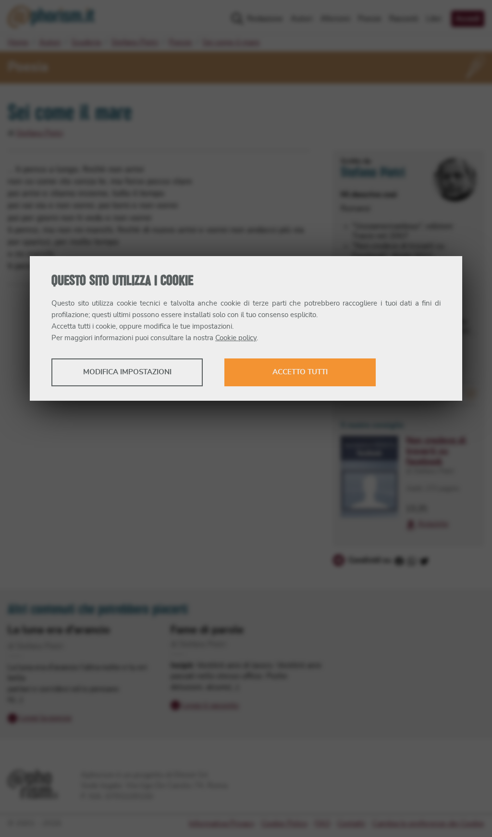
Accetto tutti (300, 372)
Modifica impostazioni (127, 372)
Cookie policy (236, 338)
